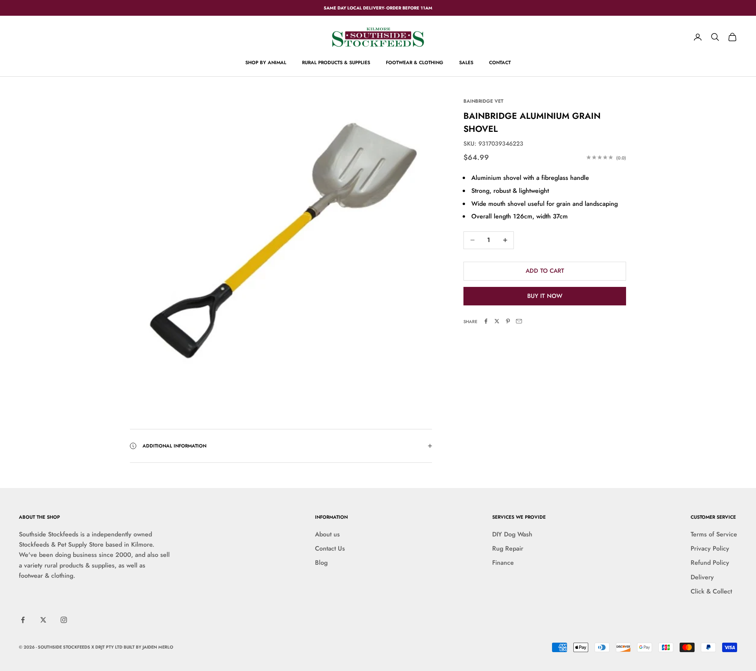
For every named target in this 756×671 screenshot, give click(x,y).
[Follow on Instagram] (64, 620)
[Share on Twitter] (497, 321)
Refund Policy (710, 562)
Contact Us (330, 548)
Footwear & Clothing (414, 62)
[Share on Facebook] (486, 321)
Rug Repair (507, 548)
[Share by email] (519, 321)
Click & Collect (711, 591)
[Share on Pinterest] (508, 321)
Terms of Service (714, 534)
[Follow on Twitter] (43, 620)
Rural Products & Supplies (336, 62)
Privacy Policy (710, 548)
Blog (321, 562)
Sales (466, 62)
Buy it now (544, 295)
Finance (503, 562)
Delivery (702, 577)
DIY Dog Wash (512, 534)
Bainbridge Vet (483, 101)
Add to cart (545, 270)
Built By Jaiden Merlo (148, 647)
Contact (500, 62)
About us (327, 534)
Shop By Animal (265, 62)
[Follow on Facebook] (23, 620)
